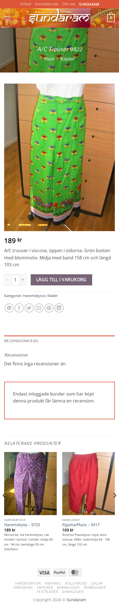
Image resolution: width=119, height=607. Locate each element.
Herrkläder (95, 587)
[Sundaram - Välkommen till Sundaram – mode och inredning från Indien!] (60, 18)
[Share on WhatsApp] (9, 307)
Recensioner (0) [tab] (21, 341)
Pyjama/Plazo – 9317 (81, 524)
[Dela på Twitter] (29, 307)
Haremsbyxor (34, 295)
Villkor (25, 4)
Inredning (23, 587)
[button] (7, 18)
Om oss (68, 4)
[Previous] (4, 506)
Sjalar (97, 583)
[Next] (114, 506)
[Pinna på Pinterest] (49, 307)
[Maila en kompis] (39, 307)
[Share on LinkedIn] (59, 307)
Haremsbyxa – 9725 (22, 524)
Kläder (67, 59)
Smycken (45, 587)
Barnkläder (68, 587)
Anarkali (53, 583)
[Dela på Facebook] (19, 307)
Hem (50, 59)
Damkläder (73, 591)
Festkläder (47, 591)
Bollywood (76, 583)
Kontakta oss (46, 4)
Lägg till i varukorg (61, 280)
